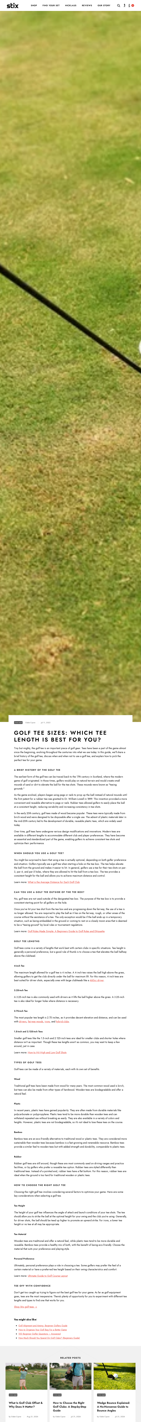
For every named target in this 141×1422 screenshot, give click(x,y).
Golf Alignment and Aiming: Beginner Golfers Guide (42, 1325)
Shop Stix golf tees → (25, 1307)
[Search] (119, 5)
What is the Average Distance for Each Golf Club (54, 882)
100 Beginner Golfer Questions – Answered (39, 1333)
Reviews (87, 6)
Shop (34, 6)
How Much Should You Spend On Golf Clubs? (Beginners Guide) (49, 1338)
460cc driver (97, 980)
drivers (22, 1021)
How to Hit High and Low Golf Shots (47, 1052)
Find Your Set (51, 6)
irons (47, 1021)
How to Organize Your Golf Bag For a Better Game (42, 1329)
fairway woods (35, 1021)
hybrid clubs (62, 1021)
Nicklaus (70, 6)
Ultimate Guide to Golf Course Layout (48, 1276)
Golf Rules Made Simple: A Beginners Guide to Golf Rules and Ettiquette (66, 931)
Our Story (104, 6)
